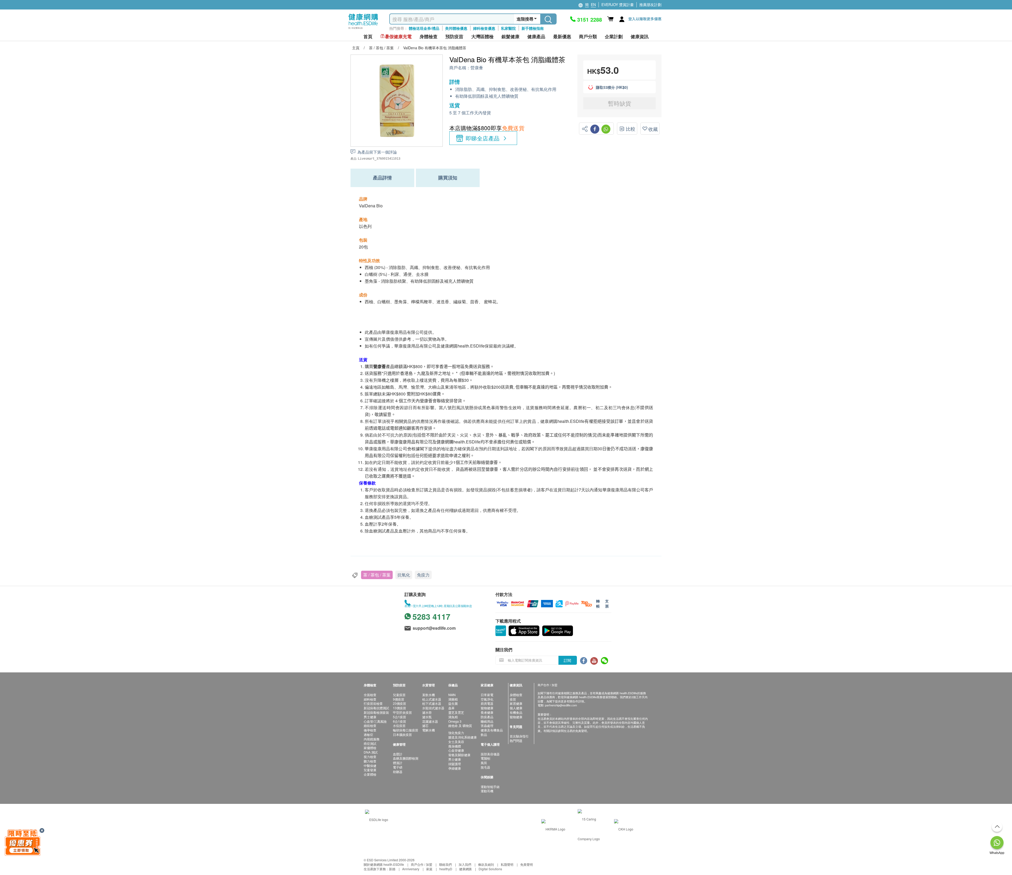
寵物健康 (487, 708)
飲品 (484, 734)
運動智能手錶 (490, 786)
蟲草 (451, 708)
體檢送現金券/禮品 (424, 28)
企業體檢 (370, 774)
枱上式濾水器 (431, 699)
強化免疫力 (456, 732)
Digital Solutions (490, 869)
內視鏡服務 (372, 739)
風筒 (484, 762)
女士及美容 (456, 741)
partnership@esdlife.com (561, 705)
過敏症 (368, 734)
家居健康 (516, 703)
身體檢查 (516, 694)
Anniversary (410, 869)
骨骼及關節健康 (459, 754)
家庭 (429, 869)
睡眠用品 (487, 721)
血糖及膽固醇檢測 (405, 758)
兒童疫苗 (399, 694)
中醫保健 (370, 765)
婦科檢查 (370, 699)
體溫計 (397, 762)
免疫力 (423, 575)
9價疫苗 (398, 699)
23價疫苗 (399, 703)
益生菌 (453, 703)
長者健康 (487, 712)
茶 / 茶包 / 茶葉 (377, 575)
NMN (452, 694)
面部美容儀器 (490, 754)
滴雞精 (453, 699)
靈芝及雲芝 (456, 712)
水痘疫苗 (399, 725)
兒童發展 (370, 770)
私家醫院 (508, 28)
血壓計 (397, 754)
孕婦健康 (454, 768)
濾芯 (425, 725)
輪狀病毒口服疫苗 (405, 730)
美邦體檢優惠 (456, 28)
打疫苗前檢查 (373, 703)
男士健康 (370, 717)
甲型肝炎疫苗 (402, 712)
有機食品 (516, 712)
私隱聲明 (507, 864)
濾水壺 (427, 712)
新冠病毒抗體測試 (376, 708)
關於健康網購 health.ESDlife (384, 864)
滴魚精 (453, 717)
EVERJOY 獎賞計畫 (617, 4)
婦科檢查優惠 (484, 28)
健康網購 (465, 869)
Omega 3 (454, 721)
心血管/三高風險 (375, 721)
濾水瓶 (427, 717)
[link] (376, 819)
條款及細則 (486, 864)
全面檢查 (370, 694)
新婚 (392, 869)
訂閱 (567, 660)
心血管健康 (456, 750)
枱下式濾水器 (431, 703)
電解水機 (428, 730)
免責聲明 (526, 864)
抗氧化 (403, 575)
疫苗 (513, 699)
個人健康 (516, 708)
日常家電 (487, 694)
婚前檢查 (370, 725)
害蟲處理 (487, 725)
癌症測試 (370, 743)
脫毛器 (485, 767)
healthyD (445, 869)
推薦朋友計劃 (650, 4)
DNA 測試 (371, 752)
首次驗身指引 (519, 736)
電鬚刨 (485, 758)
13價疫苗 (399, 708)
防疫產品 (487, 717)
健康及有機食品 (492, 730)
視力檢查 (370, 756)
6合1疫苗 (399, 721)
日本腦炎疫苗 (402, 734)
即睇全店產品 (483, 138)
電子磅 (397, 767)
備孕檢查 (370, 730)
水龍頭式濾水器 (433, 708)
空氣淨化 (487, 699)
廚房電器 (487, 703)
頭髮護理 (454, 763)
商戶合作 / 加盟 (421, 864)
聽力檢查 (370, 761)
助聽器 (397, 771)
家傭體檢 (370, 747)
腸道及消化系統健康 (462, 737)
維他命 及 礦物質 (460, 725)
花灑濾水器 (430, 721)
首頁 (367, 36)
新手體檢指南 (533, 28)
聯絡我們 (445, 864)
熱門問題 (516, 740)
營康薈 (476, 68)
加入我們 (465, 864)
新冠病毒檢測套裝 (376, 712)
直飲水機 (428, 694)
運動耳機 (487, 791)
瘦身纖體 (454, 746)
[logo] (363, 29)
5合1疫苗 (399, 717)
